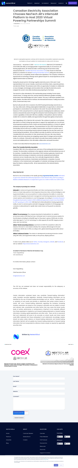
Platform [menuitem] (29, 3)
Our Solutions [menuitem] (45, 3)
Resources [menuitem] (53, 3)
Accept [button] (56, 465)
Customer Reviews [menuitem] (28, 433)
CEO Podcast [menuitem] (43, 440)
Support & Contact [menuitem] (45, 453)
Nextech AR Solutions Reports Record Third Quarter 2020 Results (58, 364)
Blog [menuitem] (7, 443)
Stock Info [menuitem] (42, 449)
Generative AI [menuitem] (26, 436)
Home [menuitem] (7, 433)
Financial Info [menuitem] (43, 443)
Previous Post (8, 344)
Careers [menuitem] (25, 440)
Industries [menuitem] (36, 3)
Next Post (70, 344)
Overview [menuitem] (42, 433)
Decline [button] (61, 465)
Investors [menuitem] (60, 3)
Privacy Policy (46, 459)
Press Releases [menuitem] (44, 436)
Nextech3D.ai (17, 23)
